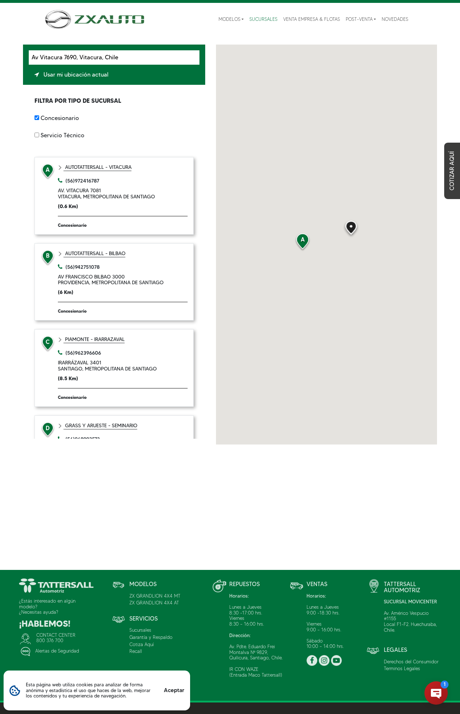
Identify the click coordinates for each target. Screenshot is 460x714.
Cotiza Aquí (141, 644)
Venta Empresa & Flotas (311, 19)
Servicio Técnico (62, 135)
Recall (135, 651)
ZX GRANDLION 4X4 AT (154, 602)
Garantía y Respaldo (150, 637)
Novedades (395, 19)
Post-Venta (359, 19)
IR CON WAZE (243, 669)
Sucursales (263, 19)
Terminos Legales (402, 668)
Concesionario (60, 118)
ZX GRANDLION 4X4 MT (154, 596)
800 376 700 (49, 640)
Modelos (229, 19)
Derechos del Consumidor (411, 661)
